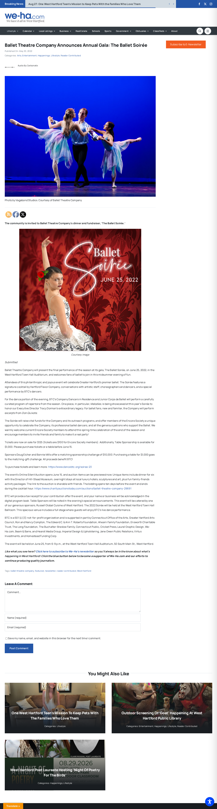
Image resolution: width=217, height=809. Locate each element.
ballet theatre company (22, 570)
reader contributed (66, 570)
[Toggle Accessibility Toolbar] (210, 802)
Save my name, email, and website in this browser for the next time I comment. (54, 638)
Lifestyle (55, 55)
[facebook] (199, 4)
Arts (19, 55)
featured (39, 570)
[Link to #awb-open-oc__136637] (200, 31)
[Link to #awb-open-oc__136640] (207, 31)
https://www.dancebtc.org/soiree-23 (70, 467)
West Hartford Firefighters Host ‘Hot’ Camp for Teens (66, 4)
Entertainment (29, 55)
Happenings (44, 55)
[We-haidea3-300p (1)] (24, 13)
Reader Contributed (71, 55)
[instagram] (211, 4)
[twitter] (205, 4)
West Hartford (84, 570)
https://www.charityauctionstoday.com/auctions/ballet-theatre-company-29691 (82, 488)
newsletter (50, 570)
